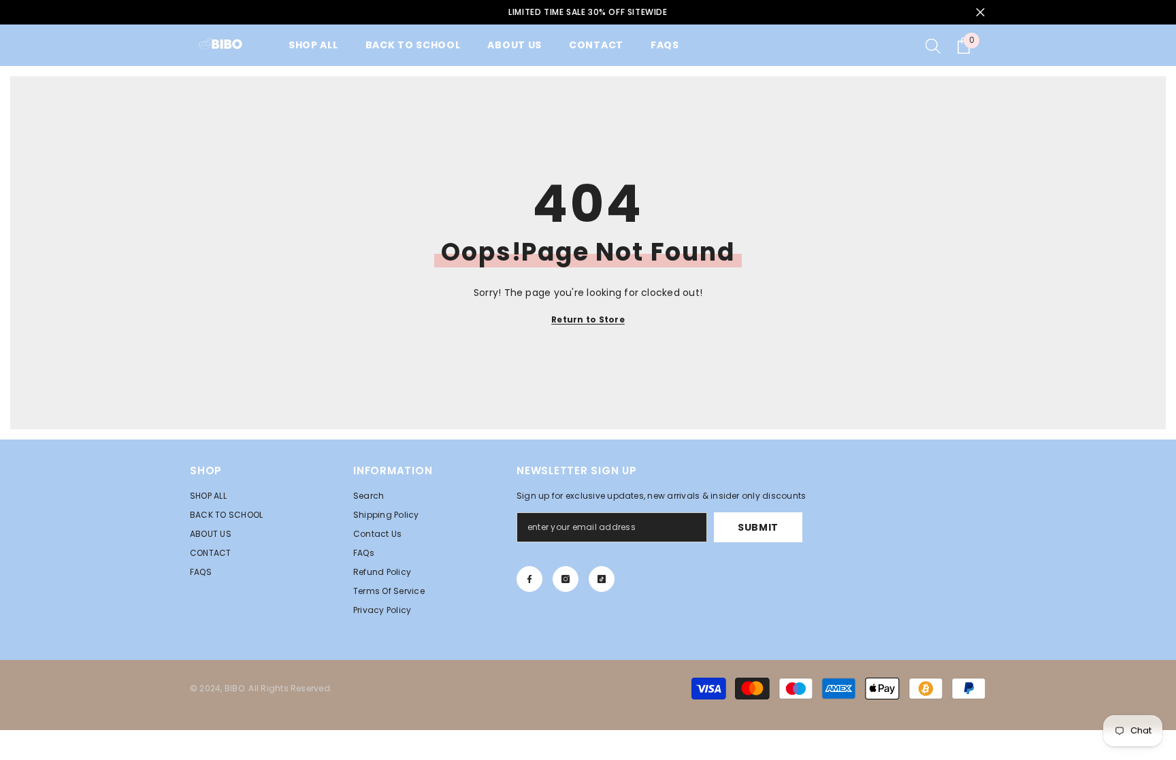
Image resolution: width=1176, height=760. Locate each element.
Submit (758, 527)
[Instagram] (565, 579)
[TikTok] (602, 579)
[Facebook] (529, 579)
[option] (588, 12)
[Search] (933, 45)
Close (980, 12)
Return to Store (588, 319)
